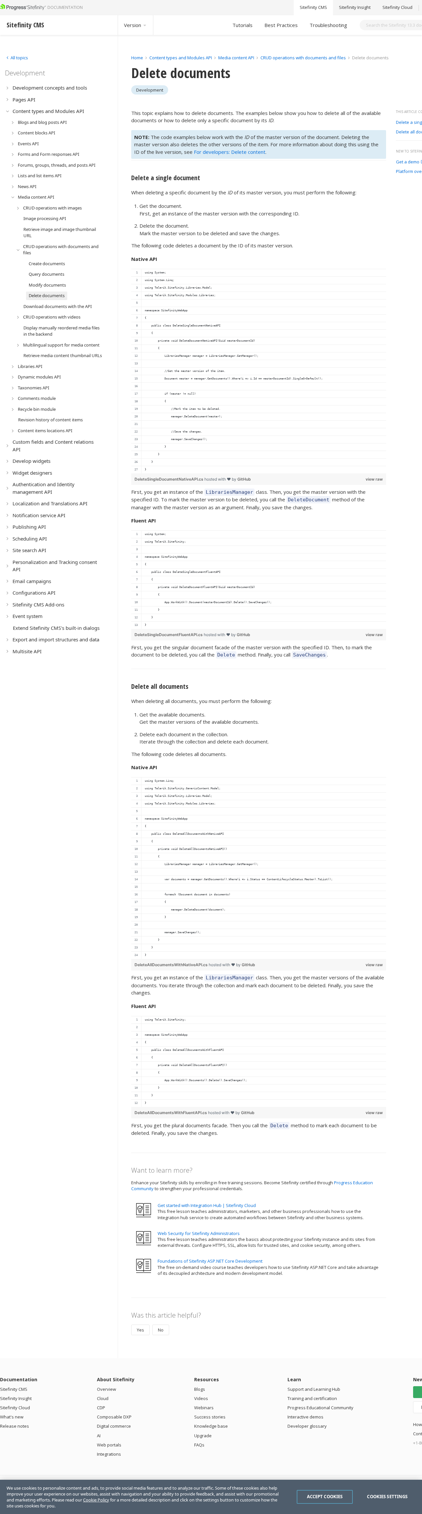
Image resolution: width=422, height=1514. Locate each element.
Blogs (199, 1389)
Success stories (210, 1417)
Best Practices (281, 25)
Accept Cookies (325, 1497)
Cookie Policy (96, 1500)
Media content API (236, 58)
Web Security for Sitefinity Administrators (199, 1233)
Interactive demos (305, 1417)
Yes (140, 1330)
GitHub (244, 479)
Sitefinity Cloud (397, 8)
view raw (374, 479)
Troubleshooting (328, 25)
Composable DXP (114, 1417)
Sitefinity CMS (313, 8)
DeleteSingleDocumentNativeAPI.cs (169, 479)
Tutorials (242, 25)
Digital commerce (114, 1426)
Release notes (14, 1426)
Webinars (204, 1408)
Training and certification (312, 1398)
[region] (258, 371)
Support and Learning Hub (313, 1389)
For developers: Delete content (229, 152)
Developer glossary (307, 1426)
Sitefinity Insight (355, 8)
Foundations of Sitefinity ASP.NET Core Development (210, 1261)
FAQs (199, 1445)
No (161, 1330)
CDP (101, 1408)
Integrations (109, 1454)
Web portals (109, 1445)
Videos (201, 1398)
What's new (11, 1417)
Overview (106, 1389)
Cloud (102, 1398)
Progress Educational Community (320, 1408)
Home (137, 58)
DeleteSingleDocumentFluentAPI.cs (169, 634)
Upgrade (203, 1436)
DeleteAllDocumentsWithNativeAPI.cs (172, 964)
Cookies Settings (387, 1497)
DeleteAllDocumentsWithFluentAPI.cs (171, 1112)
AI (99, 1436)
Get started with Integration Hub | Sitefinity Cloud (207, 1205)
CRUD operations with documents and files (303, 58)
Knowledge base (211, 1426)
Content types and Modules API (180, 58)
